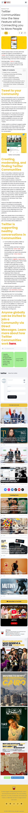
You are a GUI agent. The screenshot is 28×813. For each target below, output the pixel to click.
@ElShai (14, 620)
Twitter (3, 55)
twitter (4, 373)
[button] (2, 2)
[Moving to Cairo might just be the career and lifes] (14, 689)
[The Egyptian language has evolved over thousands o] (14, 758)
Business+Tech (5, 9)
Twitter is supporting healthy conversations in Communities (11, 78)
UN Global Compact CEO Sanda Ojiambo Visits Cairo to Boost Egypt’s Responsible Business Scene (13, 420)
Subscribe (14, 623)
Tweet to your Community (10, 72)
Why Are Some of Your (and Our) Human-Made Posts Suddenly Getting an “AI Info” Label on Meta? (13, 551)
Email (9, 391)
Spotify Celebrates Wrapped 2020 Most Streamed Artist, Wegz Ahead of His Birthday (7, 359)
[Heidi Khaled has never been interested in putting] (14, 724)
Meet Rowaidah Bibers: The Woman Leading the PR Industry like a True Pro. (13, 440)
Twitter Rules (17, 249)
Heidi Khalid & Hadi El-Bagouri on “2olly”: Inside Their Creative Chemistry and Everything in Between (12, 509)
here (12, 344)
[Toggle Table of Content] (23, 70)
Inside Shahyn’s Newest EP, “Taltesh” (13, 573)
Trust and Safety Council (15, 290)
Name (9, 386)
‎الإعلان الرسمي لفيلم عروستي (19, 359)
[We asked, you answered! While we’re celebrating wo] (14, 655)
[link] (25, 33)
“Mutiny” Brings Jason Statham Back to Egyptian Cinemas (13, 592)
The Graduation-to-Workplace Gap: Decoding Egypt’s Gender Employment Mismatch (13, 479)
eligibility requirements (19, 259)
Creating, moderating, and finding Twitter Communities (12, 75)
